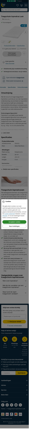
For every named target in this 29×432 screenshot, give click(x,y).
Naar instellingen (14, 226)
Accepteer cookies (14, 222)
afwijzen (4, 215)
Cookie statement (9, 213)
